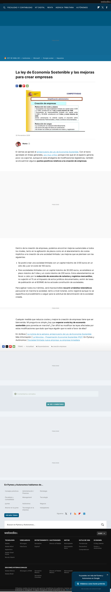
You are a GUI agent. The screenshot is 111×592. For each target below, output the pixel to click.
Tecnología (44, 497)
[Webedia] (106, 1)
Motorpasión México (68, 571)
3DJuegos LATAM (26, 571)
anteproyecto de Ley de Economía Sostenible (57, 152)
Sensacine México (38, 571)
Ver (57, 404)
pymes (7, 503)
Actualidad (30, 346)
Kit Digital (40, 7)
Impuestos (60, 58)
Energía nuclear (48, 58)
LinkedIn (84, 513)
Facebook (106, 7)
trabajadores (44, 508)
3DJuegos (23, 543)
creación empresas (59, 346)
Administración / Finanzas (28, 492)
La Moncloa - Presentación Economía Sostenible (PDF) (58, 337)
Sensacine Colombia (38, 576)
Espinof (37, 546)
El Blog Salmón (99, 543)
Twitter (102, 7)
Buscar (102, 525)
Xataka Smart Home (9, 553)
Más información (71, 590)
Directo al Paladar (55, 543)
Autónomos (82, 7)
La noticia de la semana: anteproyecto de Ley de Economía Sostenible (59, 334)
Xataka (7, 543)
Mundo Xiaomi (10, 557)
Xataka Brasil (9, 574)
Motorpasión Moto (68, 547)
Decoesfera (83, 546)
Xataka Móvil (9, 546)
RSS (75, 513)
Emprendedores (43, 346)
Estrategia (43, 491)
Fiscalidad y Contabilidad (19, 7)
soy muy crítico (51, 155)
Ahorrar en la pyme (11, 508)
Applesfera (8, 549)
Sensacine (38, 543)
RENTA (50, 7)
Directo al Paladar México (55, 571)
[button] (26, 143)
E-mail (27, 86)
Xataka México (10, 571)
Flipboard (98, 7)
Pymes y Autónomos (98, 547)
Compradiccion (84, 549)
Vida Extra (23, 546)
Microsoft (36, 58)
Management (27, 497)
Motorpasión (68, 543)
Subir (100, 533)
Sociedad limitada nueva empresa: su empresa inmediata (54, 340)
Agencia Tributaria (65, 7)
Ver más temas (12, 515)
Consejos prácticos (11, 491)
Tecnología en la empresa (28, 509)
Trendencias (83, 543)
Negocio (43, 503)
